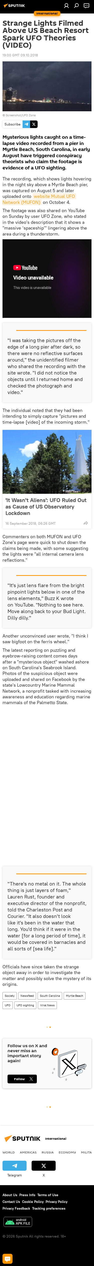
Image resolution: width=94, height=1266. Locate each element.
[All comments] (8, 1259)
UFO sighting (25, 1005)
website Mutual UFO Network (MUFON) (39, 199)
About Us (10, 1195)
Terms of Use (47, 1195)
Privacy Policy (56, 1201)
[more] (86, 523)
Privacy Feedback (16, 1208)
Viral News (47, 1005)
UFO (8, 1005)
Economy (67, 1152)
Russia (48, 1152)
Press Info (27, 1195)
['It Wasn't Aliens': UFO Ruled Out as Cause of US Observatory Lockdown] (47, 462)
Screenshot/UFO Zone (21, 115)
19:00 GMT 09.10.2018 (20, 55)
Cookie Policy (33, 1201)
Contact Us (11, 1201)
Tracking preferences (48, 1208)
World (9, 1152)
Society (10, 996)
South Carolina (50, 996)
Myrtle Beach (74, 996)
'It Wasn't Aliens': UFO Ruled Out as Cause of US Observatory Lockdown (46, 506)
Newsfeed (27, 996)
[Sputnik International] (15, 7)
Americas (28, 1152)
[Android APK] (18, 1222)
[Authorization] (66, 5)
